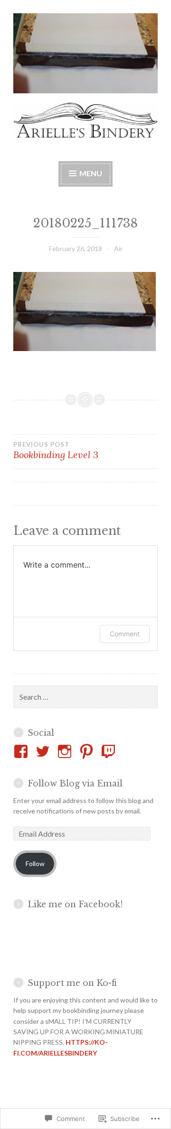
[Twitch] (110, 751)
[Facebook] (22, 751)
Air (118, 248)
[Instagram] (66, 751)
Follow (35, 863)
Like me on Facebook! (75, 904)
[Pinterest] (88, 751)
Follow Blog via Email (75, 783)
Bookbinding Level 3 (55, 451)
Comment (125, 634)
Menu (90, 173)
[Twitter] (44, 751)
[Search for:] (85, 697)
